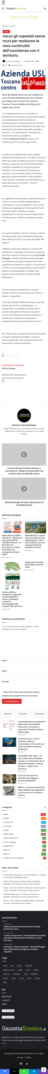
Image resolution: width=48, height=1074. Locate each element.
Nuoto (14, 978)
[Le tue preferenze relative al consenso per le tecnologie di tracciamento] (43, 1069)
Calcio (19, 966)
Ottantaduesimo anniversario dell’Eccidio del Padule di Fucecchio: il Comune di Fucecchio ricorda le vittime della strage (31, 726)
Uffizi (5, 982)
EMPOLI (6, 854)
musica (5, 978)
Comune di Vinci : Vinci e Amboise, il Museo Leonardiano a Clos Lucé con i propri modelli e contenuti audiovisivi (31, 744)
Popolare (23, 714)
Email (5, 671)
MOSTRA (34, 974)
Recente (7, 714)
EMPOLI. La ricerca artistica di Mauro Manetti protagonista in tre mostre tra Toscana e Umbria (31, 791)
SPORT (6, 830)
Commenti (39, 714)
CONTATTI (6, 1000)
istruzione (17, 974)
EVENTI (6, 818)
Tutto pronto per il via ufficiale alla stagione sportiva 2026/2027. (28, 778)
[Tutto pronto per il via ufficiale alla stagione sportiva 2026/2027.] (9, 779)
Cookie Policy (8, 1017)
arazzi (5, 966)
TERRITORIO (8, 834)
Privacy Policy (8, 1011)
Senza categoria (9, 842)
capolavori (28, 966)
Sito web (5, 681)
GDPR (4, 1004)
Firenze (36, 970)
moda (26, 974)
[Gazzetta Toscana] (24, 17)
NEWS (12, 26)
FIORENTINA (8, 846)
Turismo (37, 978)
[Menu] (3, 9)
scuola (21, 978)
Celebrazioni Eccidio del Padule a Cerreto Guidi (34, 564)
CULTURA (7, 826)
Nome (5, 660)
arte (12, 966)
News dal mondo (10, 867)
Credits (28, 1057)
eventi (28, 970)
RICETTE (6, 850)
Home (6, 26)
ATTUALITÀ (8, 822)
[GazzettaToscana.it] (16, 8)
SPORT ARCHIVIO (10, 838)
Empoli (20, 970)
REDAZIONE (6, 997)
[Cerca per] (45, 9)
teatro (29, 978)
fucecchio (6, 974)
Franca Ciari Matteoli (13, 61)
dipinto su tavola (9, 970)
